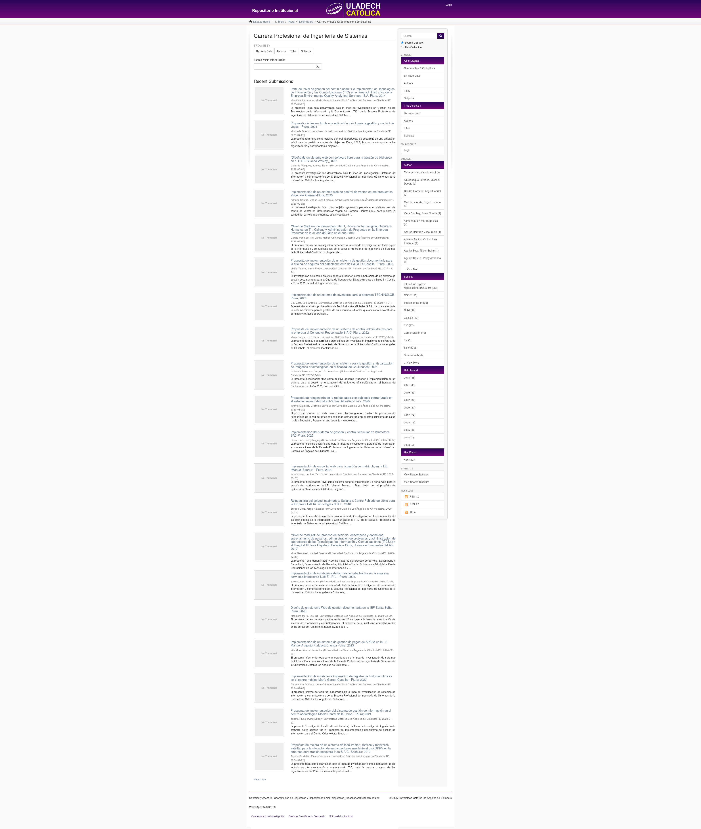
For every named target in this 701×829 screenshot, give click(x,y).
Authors (281, 51)
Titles (293, 51)
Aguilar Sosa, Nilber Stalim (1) (421, 250)
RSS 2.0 (414, 504)
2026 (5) (409, 445)
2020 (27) (409, 407)
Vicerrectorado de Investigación (267, 816)
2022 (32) (409, 400)
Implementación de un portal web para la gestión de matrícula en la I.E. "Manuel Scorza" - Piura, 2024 (339, 468)
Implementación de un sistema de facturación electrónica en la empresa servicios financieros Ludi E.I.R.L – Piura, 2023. (340, 575)
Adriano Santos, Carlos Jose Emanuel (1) (420, 241)
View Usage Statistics (416, 474)
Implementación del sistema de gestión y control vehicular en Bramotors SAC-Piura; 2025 (340, 433)
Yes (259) (409, 460)
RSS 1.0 (414, 496)
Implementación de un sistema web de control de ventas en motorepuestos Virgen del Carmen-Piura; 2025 (342, 193)
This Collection (413, 47)
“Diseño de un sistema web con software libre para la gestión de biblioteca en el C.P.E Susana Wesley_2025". (341, 159)
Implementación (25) (416, 302)
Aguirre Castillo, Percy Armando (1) (422, 259)
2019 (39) (409, 392)
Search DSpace (414, 42)
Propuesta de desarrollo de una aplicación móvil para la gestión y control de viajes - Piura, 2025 (342, 125)
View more (260, 779)
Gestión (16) (411, 317)
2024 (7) (409, 437)
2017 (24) (409, 415)
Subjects (306, 51)
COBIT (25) (410, 295)
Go (317, 66)
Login (407, 150)
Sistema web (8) (413, 355)
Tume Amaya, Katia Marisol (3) (422, 172)
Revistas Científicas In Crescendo (307, 816)
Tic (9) (407, 340)
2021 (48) (409, 385)
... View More (411, 269)
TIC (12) (409, 325)
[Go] (440, 36)
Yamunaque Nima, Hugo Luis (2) (421, 222)
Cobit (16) (409, 310)
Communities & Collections (419, 68)
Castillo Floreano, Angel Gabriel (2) (422, 192)
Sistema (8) (410, 347)
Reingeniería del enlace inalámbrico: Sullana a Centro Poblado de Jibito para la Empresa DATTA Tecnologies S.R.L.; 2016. (343, 502)
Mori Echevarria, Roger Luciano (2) (422, 204)
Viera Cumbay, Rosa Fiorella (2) (422, 213)
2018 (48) (409, 377)
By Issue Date (264, 51)
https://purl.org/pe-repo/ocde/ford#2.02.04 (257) (421, 285)
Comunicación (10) (415, 332)
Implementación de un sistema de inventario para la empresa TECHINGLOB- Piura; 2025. (343, 296)
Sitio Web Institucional (341, 816)
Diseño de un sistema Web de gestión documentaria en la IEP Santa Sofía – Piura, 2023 (342, 609)
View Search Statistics (416, 482)
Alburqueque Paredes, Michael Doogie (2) (422, 181)
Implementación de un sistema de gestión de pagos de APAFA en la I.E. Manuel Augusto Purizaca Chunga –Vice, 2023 (339, 643)
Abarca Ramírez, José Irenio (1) (422, 232)
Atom (413, 512)
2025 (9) (409, 430)
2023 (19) (409, 422)
